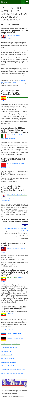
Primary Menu (27, 2)
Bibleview (4, 2)
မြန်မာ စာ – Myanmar (12, 277)
